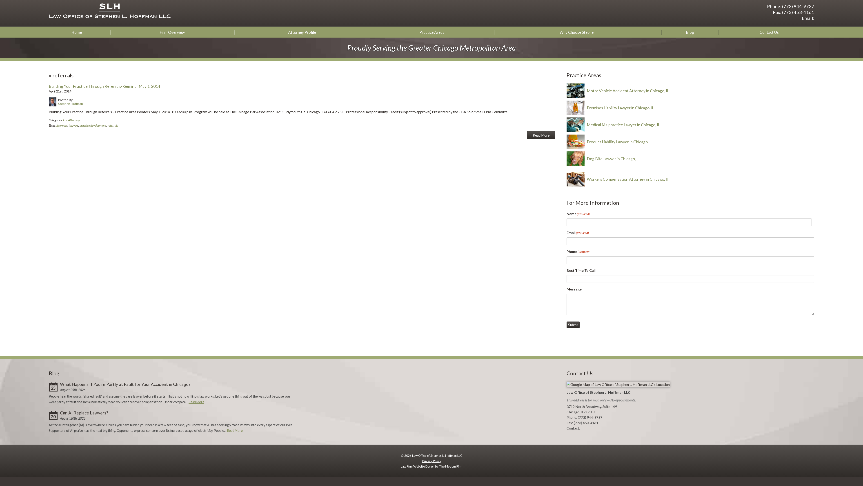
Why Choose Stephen (578, 32)
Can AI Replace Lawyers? (84, 412)
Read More (541, 135)
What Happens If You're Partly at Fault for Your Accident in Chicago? (125, 384)
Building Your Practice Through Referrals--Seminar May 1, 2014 (104, 86)
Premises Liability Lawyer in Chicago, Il (620, 108)
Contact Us (769, 32)
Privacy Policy (431, 461)
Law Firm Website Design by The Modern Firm (431, 466)
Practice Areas (431, 32)
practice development (93, 125)
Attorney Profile (302, 32)
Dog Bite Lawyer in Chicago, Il (612, 158)
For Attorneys (71, 120)
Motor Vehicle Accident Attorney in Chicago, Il (627, 90)
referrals (113, 125)
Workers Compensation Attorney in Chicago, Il (627, 179)
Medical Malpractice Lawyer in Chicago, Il (623, 124)
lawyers (73, 125)
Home (76, 32)
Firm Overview (172, 32)
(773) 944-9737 (798, 6)
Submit (573, 325)
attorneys (61, 125)
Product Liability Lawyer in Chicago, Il (619, 142)
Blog (690, 32)
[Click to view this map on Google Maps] (618, 384)
